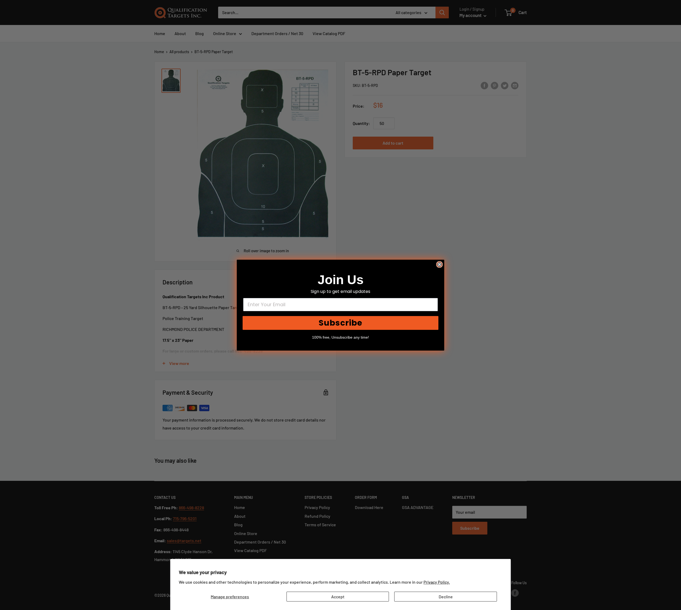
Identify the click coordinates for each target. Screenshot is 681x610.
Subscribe (340, 323)
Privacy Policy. (436, 581)
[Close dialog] (439, 264)
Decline (446, 596)
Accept (337, 596)
